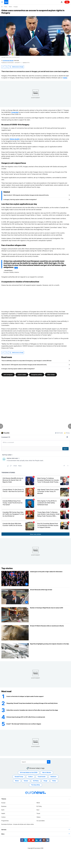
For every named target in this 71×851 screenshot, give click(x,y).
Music (17, 780)
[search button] (48, 762)
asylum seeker (22, 374)
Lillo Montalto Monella (8, 60)
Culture (30, 776)
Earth (2, 810)
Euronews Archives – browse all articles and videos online (17, 824)
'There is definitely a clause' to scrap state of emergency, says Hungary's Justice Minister (26, 360)
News (5, 6)
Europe (3, 802)
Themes (3, 798)
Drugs (45, 780)
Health (3, 813)
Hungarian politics (36, 374)
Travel (38, 813)
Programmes (5, 820)
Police (54, 780)
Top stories (7, 568)
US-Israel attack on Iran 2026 (28, 772)
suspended (14, 112)
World (10, 6)
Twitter (65, 78)
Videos (38, 817)
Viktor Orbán (51, 374)
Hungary (16, 6)
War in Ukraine (46, 772)
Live (67, 2)
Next (38, 810)
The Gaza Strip (35, 785)
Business (3, 806)
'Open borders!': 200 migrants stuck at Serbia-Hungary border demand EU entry (26, 195)
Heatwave (53, 776)
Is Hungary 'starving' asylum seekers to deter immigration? (20, 199)
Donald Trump (19, 776)
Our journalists (41, 820)
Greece (26, 780)
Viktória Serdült (14, 139)
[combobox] (35, 762)
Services (3, 829)
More (2, 834)
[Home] (1, 6)
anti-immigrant (8, 374)
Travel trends (41, 776)
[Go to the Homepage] (6, 2)
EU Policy (36, 780)
